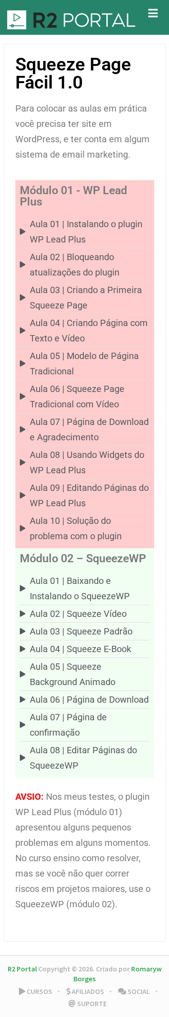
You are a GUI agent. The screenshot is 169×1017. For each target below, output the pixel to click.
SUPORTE (91, 1003)
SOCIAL (138, 991)
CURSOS (38, 991)
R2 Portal (22, 968)
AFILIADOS (87, 991)
